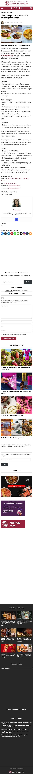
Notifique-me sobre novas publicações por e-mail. (14, 334)
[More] (30, 233)
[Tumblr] (27, 233)
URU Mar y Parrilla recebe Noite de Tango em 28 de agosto (7, 640)
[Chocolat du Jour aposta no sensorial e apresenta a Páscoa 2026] (16, 357)
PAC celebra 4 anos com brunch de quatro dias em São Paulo (24, 655)
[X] (5, 233)
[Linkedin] (8, 233)
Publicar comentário (8, 338)
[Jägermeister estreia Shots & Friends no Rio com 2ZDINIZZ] (24, 615)
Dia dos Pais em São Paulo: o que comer (12, 438)
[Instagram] (16, 219)
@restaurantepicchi (14, 188)
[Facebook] (2, 233)
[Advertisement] (16, 251)
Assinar (28, 282)
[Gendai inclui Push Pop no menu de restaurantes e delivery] (8, 648)
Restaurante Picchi (10, 183)
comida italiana (7, 446)
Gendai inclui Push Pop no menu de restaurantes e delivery (8, 655)
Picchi (15, 446)
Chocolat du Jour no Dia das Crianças (12, 415)
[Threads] (21, 233)
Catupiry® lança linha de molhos (11, 736)
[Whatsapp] (14, 233)
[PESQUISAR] (31, 8)
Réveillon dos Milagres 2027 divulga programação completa (24, 640)
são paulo (22, 446)
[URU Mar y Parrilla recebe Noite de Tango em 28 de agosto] (8, 632)
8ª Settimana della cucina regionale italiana (16, 445)
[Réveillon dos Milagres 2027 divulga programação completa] (24, 632)
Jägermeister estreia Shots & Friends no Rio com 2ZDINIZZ (24, 622)
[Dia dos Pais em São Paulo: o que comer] (16, 427)
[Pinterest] (11, 233)
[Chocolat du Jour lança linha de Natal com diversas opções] (16, 381)
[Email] (18, 233)
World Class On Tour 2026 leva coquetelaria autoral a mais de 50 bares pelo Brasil (8, 623)
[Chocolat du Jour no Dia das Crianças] (16, 405)
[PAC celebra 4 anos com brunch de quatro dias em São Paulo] (24, 648)
